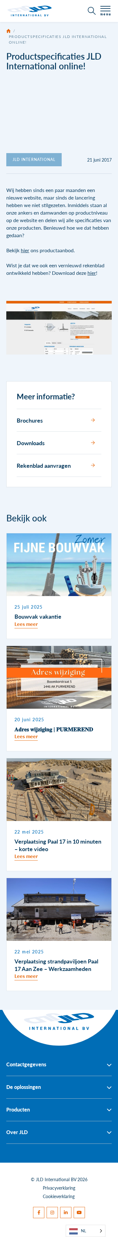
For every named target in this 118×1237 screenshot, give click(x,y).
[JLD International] (30, 11)
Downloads (31, 443)
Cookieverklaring (59, 1196)
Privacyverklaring (59, 1188)
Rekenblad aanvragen (44, 465)
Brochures (30, 420)
